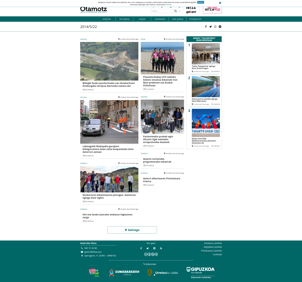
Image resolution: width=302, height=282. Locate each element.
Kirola (143, 39)
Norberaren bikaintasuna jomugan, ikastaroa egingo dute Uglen (109, 196)
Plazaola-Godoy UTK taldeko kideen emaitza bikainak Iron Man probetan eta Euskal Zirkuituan (160, 81)
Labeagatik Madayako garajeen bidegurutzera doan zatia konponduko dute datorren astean (108, 149)
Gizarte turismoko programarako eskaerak (157, 160)
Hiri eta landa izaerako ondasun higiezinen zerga (107, 216)
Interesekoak (195, 19)
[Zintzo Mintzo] (94, 272)
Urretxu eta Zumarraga (129, 39)
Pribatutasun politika (211, 250)
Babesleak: (151, 264)
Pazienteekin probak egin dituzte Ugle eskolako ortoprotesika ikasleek (158, 139)
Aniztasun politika (213, 243)
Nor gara (151, 243)
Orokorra (83, 163)
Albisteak (107, 19)
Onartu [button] (200, 2)
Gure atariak (177, 19)
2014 (87, 90)
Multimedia (125, 19)
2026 (214, 71)
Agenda (142, 19)
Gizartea (83, 39)
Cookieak (217, 254)
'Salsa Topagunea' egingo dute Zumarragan (203, 67)
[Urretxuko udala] (162, 272)
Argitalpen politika (213, 246)
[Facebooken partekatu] (206, 26)
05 (90, 90)
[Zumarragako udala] (124, 272)
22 (93, 90)
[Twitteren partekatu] (210, 26)
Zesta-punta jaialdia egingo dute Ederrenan (205, 100)
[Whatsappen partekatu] (215, 26)
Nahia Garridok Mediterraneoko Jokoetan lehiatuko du (204, 140)
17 (219, 71)
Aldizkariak (160, 19)
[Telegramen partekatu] (220, 26)
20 (219, 104)
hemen (169, 4)
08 (217, 71)
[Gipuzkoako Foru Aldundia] (200, 272)
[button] (220, 3)
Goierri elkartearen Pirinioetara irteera (161, 180)
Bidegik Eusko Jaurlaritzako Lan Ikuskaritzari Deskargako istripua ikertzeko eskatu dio (109, 84)
